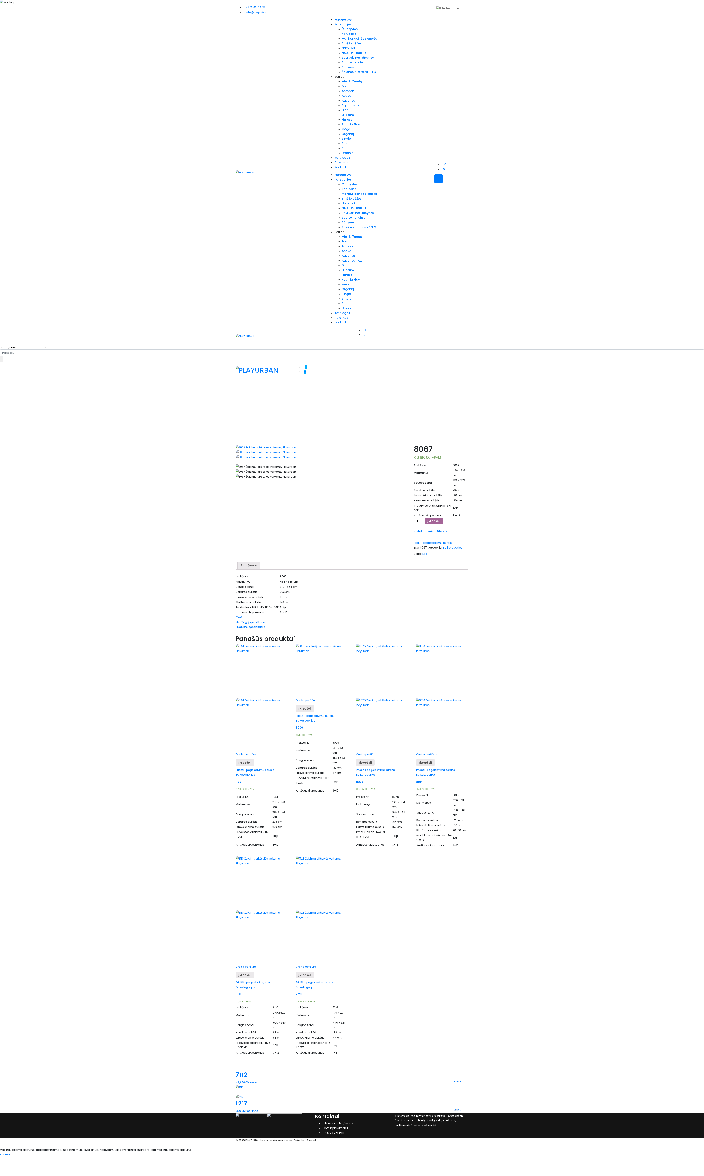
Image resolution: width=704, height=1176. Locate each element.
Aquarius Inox (352, 105)
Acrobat (348, 91)
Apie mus (341, 162)
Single (346, 139)
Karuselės (349, 34)
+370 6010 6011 (255, 7)
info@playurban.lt (258, 12)
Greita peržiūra (246, 754)
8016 (419, 782)
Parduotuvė (343, 19)
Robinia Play (351, 124)
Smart (346, 143)
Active (346, 96)
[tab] (248, 566)
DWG (239, 617)
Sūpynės (348, 67)
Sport (346, 148)
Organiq (348, 134)
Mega (346, 129)
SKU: (416, 547)
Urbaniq (347, 153)
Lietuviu (447, 8)
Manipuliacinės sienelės (359, 38)
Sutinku (5, 1154)
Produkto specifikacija (250, 627)
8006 (299, 728)
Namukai (348, 48)
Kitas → (441, 531)
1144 (238, 782)
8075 (359, 782)
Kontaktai (341, 167)
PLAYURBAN (253, 1140)
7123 (299, 994)
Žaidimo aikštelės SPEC (359, 72)
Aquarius (348, 100)
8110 (238, 994)
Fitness (347, 119)
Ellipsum (348, 115)
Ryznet (311, 1140)
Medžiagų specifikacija (251, 622)
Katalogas (342, 158)
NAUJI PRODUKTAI (354, 53)
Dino (345, 110)
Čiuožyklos (350, 29)
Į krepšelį (433, 521)
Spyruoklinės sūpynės (358, 58)
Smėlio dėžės (351, 43)
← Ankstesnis (424, 531)
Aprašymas (248, 565)
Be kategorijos (452, 547)
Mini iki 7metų (352, 81)
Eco (344, 86)
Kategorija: (435, 547)
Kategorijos (343, 24)
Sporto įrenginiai (354, 62)
